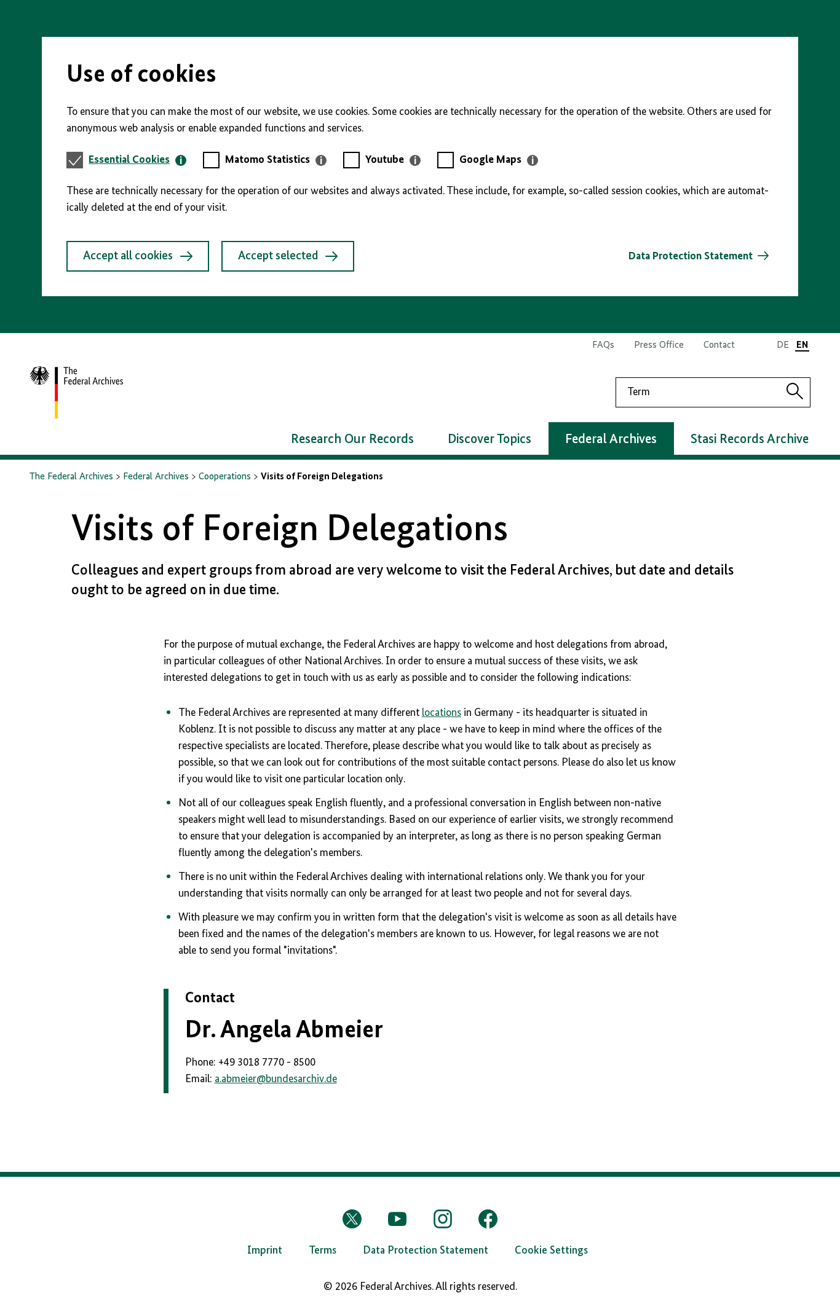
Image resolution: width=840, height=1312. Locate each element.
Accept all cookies (128, 256)
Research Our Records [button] (352, 439)
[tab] (137, 160)
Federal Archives (156, 477)
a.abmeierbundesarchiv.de (276, 1079)
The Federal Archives (71, 477)
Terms (322, 1250)
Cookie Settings (551, 1250)
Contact (719, 345)
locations (441, 712)
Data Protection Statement (690, 256)
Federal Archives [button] (611, 439)
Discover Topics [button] (489, 439)
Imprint (264, 1250)
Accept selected (278, 256)
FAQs (603, 345)
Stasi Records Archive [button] (750, 439)
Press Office (659, 345)
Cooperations (225, 477)
